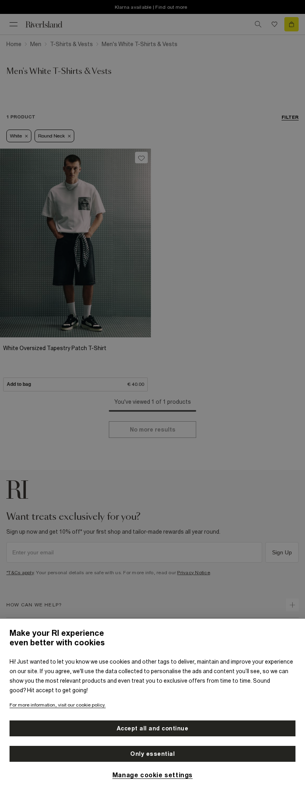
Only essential (152, 754)
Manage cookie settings (152, 774)
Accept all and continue (153, 728)
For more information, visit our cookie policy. (58, 705)
